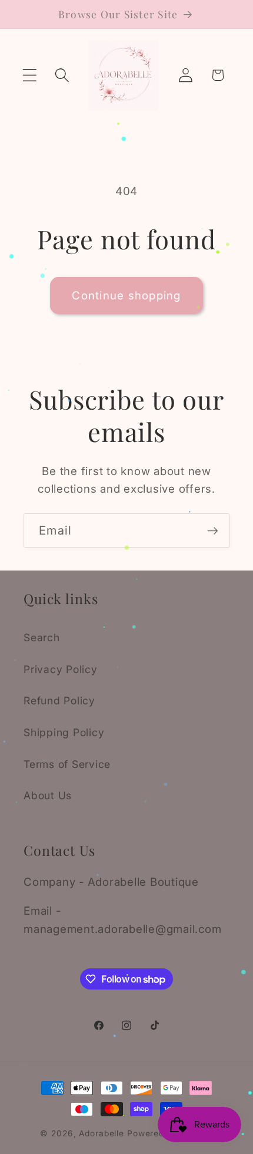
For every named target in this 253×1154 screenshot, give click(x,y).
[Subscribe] (213, 530)
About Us (48, 795)
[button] (30, 75)
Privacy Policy (61, 669)
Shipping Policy (64, 732)
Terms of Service (67, 764)
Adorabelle (101, 1133)
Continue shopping (126, 295)
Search (42, 637)
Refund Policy (59, 700)
